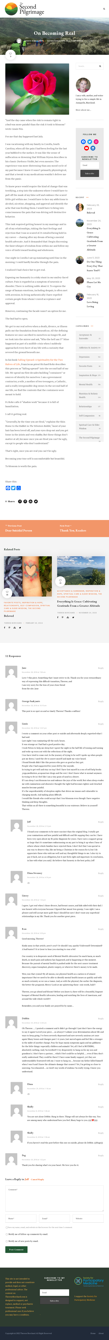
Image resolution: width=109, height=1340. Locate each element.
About (101, 1333)
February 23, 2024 (34, 623)
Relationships (11, 605)
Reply (101, 668)
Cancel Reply (37, 1179)
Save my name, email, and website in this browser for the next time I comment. (40, 1227)
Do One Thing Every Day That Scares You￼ (95, 266)
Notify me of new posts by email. (23, 1241)
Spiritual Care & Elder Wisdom (80, 594)
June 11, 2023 (93, 257)
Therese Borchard (33, 41)
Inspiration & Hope (56, 41)
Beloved (91, 212)
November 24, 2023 (88, 613)
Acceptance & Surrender (70, 591)
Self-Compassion (74, 41)
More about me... (83, 110)
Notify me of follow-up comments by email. (28, 1234)
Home (93, 1333)
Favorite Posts (12, 602)
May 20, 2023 (93, 278)
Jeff (27, 1179)
